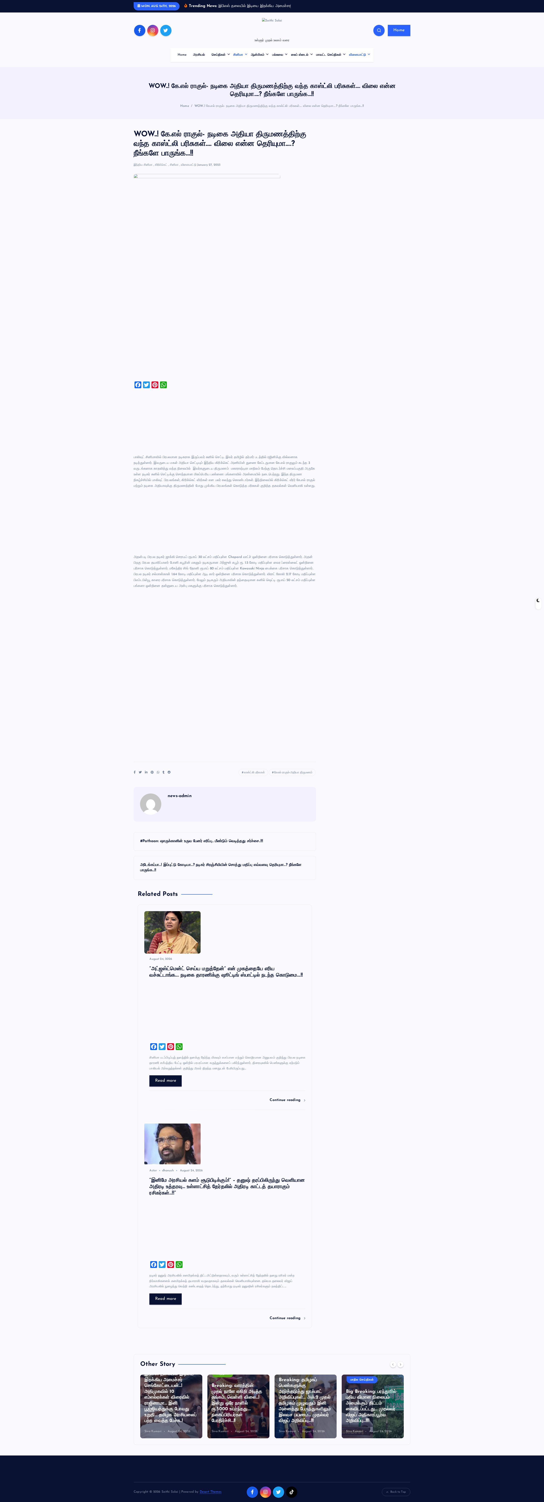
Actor (153, 1177)
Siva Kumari (153, 1438)
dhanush (168, 1177)
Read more (165, 1087)
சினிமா (238, 61)
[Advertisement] (225, 326)
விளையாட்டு (357, 61)
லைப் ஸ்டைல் (300, 61)
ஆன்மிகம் (258, 61)
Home (399, 37)
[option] (171, 1413)
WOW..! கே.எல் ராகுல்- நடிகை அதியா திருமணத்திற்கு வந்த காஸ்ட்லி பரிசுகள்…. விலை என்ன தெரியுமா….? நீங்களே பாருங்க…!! (279, 112)
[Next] (400, 1371)
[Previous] (393, 1371)
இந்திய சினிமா (143, 171)
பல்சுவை (277, 61)
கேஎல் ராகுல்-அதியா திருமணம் (293, 779)
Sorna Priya (354, 1438)
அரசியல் (199, 61)
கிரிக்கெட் (161, 171)
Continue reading (286, 1106)
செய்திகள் (219, 61)
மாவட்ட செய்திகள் (328, 61)
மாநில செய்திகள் (295, 1386)
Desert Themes (211, 1498)
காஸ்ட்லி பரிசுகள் (254, 779)
